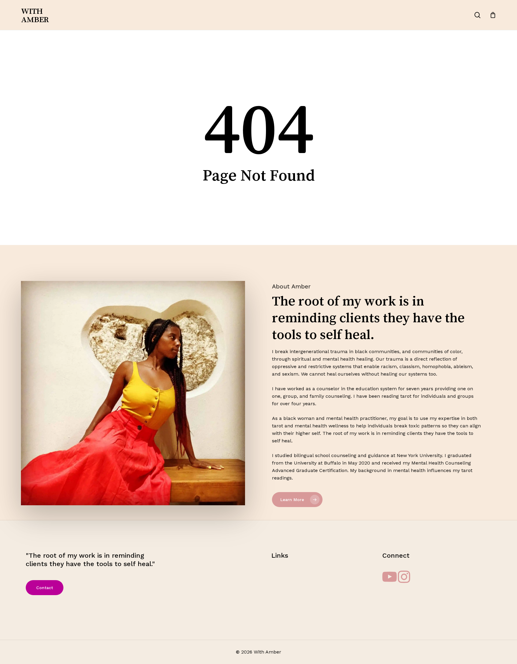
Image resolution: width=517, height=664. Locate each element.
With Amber (34, 15)
